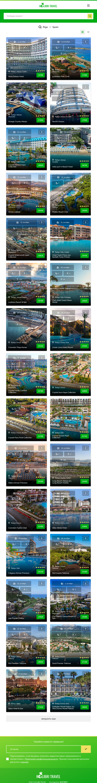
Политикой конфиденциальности (41, 759)
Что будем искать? (14, 16)
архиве (24, 762)
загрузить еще (48, 718)
